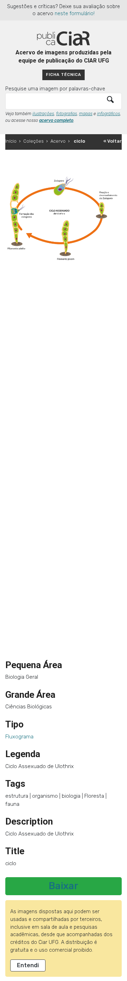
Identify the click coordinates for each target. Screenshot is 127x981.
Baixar (63, 886)
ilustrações (43, 113)
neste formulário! (75, 14)
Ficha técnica (63, 74)
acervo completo (56, 120)
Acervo (58, 141)
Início (11, 141)
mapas (85, 113)
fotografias (66, 113)
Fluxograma (19, 736)
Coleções (33, 141)
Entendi (28, 965)
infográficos (108, 113)
